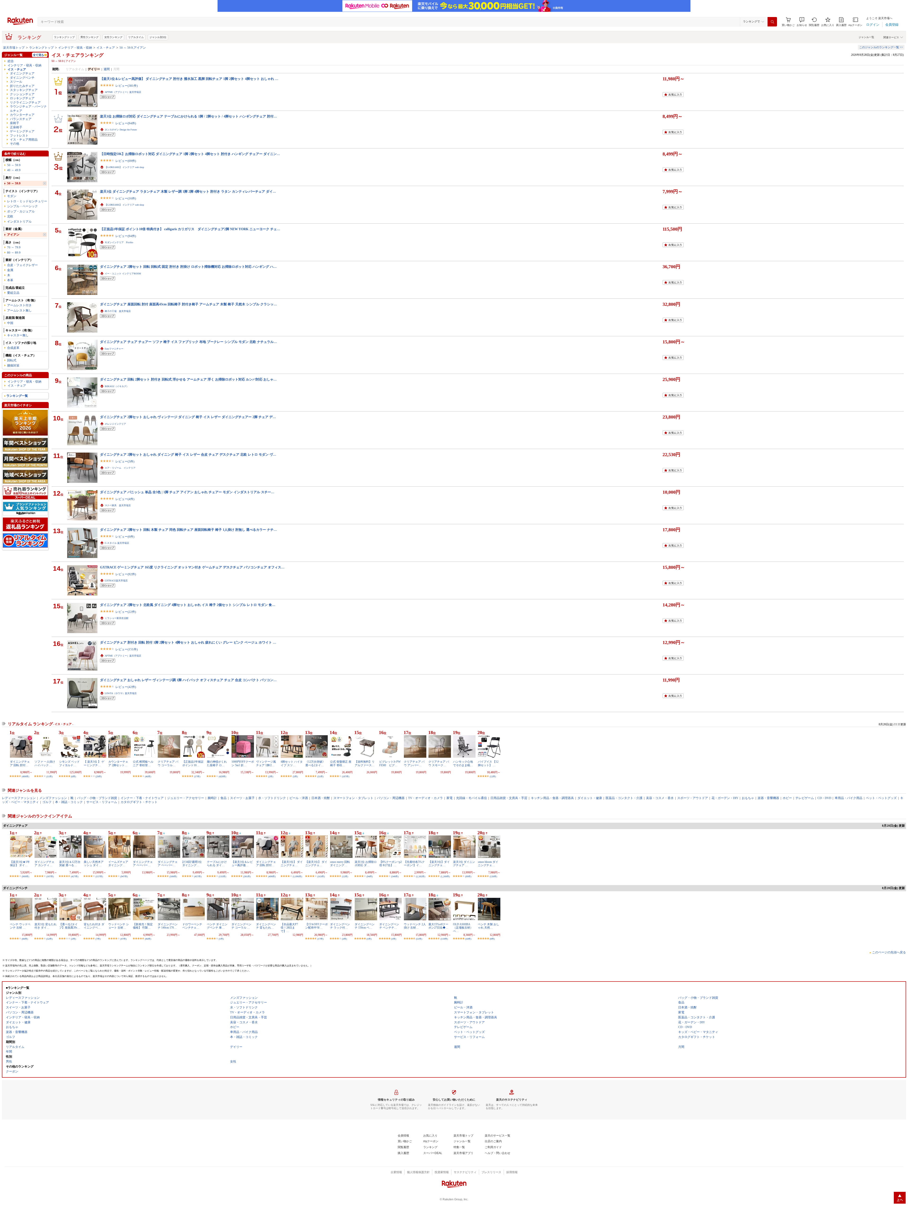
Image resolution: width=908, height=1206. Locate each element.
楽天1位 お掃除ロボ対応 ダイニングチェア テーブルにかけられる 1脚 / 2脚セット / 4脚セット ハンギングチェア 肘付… (188, 116)
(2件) (270, 776)
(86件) (148, 939)
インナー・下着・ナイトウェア (142, 798)
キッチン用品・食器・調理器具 (552, 798)
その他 (14, 143)
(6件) (73, 776)
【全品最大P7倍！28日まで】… (289, 928)
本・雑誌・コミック (69, 802)
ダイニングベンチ (22, 77)
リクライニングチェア (25, 102)
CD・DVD (824, 798)
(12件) (493, 776)
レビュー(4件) (124, 499)
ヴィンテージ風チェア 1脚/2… (266, 763)
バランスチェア (20, 119)
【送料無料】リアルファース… (365, 763)
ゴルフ (47, 802)
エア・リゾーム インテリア (120, 468)
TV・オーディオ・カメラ (425, 798)
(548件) (394, 876)
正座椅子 (16, 127)
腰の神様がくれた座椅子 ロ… (217, 763)
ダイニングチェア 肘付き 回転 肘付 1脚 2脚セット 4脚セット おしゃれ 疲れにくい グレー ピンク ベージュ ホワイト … (188, 642)
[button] (802, 22)
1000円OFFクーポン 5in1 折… (242, 763)
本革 (10, 280)
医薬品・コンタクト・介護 (624, 798)
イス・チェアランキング (78, 55)
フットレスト (19, 135)
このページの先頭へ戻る (889, 952)
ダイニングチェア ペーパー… (143, 863)
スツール (16, 81)
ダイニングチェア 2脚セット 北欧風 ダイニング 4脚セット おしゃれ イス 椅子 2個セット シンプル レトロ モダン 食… (187, 605)
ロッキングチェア (22, 98)
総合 (11, 61)
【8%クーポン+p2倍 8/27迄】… (390, 863)
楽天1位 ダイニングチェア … (464, 863)
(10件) (468, 939)
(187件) (345, 776)
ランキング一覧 (17, 396)
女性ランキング (113, 37)
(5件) (295, 776)
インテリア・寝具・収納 (75, 47)
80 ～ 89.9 (14, 252)
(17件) (197, 776)
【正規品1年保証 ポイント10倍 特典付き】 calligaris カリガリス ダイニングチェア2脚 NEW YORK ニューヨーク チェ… (190, 229)
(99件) (468, 876)
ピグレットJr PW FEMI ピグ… (390, 763)
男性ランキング (89, 37)
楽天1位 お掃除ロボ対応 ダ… (366, 863)
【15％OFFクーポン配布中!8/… (316, 926)
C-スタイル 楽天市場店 (117, 543)
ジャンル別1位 (157, 37)
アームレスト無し (19, 310)
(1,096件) (297, 876)
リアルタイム (136, 37)
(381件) (247, 876)
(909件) (25, 876)
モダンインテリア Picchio (119, 242)
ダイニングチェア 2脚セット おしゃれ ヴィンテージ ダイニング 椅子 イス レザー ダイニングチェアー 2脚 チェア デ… (188, 417)
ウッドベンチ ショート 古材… (118, 926)
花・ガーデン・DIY (725, 798)
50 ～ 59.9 (14, 165)
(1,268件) (445, 876)
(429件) (222, 776)
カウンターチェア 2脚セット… (118, 763)
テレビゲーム (804, 798)
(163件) (321, 876)
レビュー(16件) (125, 198)
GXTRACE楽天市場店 (116, 580)
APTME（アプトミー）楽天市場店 (123, 92)
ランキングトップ (64, 37)
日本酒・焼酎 (320, 798)
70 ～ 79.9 (14, 247)
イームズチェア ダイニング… (118, 863)
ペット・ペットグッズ (881, 798)
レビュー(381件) (126, 85)
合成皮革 (13, 348)
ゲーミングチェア (22, 131)
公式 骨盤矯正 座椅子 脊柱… (340, 763)
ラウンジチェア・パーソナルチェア (28, 108)
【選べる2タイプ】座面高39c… (69, 926)
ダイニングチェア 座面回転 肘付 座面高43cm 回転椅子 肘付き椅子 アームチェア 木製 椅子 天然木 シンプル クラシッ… (188, 304)
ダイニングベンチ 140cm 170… (168, 926)
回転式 (11, 360)
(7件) (98, 939)
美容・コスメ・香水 (660, 798)
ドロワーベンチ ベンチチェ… (192, 926)
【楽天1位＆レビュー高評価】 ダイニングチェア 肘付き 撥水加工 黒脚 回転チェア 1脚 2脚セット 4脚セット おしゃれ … (189, 79)
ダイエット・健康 (589, 798)
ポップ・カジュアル (21, 211)
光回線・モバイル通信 (471, 798)
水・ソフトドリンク (272, 798)
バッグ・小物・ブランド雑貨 (97, 798)
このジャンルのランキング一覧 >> (881, 47)
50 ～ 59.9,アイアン (132, 47)
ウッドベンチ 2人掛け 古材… (415, 926)
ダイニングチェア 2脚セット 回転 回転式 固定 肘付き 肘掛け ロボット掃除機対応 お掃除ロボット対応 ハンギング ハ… (188, 266)
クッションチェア (22, 94)
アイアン (13, 234)
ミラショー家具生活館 (116, 618)
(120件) (493, 876)
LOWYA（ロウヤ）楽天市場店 (121, 693)
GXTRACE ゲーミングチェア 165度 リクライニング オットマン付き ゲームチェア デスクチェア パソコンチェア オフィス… (192, 567)
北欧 (10, 216)
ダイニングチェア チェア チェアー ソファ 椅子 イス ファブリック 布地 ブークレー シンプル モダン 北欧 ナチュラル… (188, 342)
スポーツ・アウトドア (692, 798)
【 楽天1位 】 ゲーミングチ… (94, 763)
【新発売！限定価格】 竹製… (143, 926)
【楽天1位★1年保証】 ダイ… (20, 863)
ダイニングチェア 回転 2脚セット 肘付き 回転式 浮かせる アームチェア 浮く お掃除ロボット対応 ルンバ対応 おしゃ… (188, 379)
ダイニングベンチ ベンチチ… (389, 926)
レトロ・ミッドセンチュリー (27, 201)
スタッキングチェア (24, 90)
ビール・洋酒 (298, 798)
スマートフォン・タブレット (353, 798)
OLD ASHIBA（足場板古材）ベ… (463, 928)
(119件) (444, 939)
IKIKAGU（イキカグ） (117, 386)
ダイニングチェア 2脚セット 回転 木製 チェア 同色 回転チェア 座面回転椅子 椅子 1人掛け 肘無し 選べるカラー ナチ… (188, 530)
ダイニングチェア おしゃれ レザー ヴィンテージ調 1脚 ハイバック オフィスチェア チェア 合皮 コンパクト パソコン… (188, 680)
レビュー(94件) (125, 123)
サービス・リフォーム (101, 802)
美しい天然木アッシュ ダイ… (94, 863)
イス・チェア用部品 (24, 139)
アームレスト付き (19, 305)
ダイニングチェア (22, 73)
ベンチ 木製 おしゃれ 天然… (488, 926)
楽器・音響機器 (768, 798)
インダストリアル (19, 221)
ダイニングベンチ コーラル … (241, 926)
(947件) (124, 876)
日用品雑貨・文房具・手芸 (508, 798)
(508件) (173, 876)
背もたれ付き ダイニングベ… (94, 926)
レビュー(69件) (125, 161)
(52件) (49, 939)
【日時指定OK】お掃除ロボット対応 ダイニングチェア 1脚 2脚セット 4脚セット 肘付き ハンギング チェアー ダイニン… (190, 154)
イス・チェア (105, 47)
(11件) (49, 776)
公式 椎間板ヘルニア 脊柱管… (143, 763)
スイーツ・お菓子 (242, 798)
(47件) (123, 939)
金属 (10, 270)
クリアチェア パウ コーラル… (168, 763)
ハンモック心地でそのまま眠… (463, 763)
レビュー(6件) (124, 536)
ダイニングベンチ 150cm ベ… (365, 926)
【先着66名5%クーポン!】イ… (414, 863)
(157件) (99, 876)
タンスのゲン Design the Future (121, 129)
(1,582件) (420, 876)
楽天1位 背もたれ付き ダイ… (46, 926)
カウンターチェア (22, 115)
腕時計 (212, 798)
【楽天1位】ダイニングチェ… (439, 863)
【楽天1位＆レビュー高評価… (242, 863)
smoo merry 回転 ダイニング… (340, 863)
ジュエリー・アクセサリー (185, 798)
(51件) (320, 776)
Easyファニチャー (114, 348)
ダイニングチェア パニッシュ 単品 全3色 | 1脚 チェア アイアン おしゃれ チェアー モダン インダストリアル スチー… (187, 492)
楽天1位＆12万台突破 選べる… (69, 863)
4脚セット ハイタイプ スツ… (292, 763)
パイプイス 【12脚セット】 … (488, 763)
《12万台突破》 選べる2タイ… (315, 763)
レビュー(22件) (125, 612)
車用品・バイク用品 (848, 798)
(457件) (197, 876)
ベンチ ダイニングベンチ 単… (217, 926)
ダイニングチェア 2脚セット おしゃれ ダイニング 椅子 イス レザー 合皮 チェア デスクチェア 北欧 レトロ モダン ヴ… (188, 454)
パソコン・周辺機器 (391, 798)
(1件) (221, 939)
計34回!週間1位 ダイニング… (192, 863)
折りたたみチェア (22, 86)
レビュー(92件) (125, 574)
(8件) (492, 939)
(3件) (344, 939)
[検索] (772, 21)
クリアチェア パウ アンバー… (414, 763)
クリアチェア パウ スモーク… (438, 763)
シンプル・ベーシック (22, 206)
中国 (10, 323)
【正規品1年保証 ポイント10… (193, 763)
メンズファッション (53, 798)
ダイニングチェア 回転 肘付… (20, 763)
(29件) (99, 776)
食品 (223, 798)
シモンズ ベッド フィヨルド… (69, 763)
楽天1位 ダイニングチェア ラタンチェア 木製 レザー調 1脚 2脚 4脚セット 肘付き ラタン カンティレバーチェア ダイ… (188, 191)
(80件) (25, 939)
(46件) (148, 776)
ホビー (787, 798)
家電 (449, 798)
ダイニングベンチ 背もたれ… (266, 926)
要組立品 (13, 292)
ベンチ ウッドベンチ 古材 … (20, 926)
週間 (107, 69)
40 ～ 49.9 (14, 170)
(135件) (222, 876)
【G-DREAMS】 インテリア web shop (124, 167)
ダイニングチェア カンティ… (44, 863)
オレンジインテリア (115, 424)
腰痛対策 (13, 365)
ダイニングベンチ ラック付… (340, 926)
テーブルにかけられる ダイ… (217, 863)
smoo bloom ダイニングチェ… (488, 863)
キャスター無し (18, 335)
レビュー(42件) (125, 687)
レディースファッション (19, 798)
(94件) (370, 876)
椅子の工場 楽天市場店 (118, 311)
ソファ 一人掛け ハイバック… (45, 763)
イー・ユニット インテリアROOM (123, 273)
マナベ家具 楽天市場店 (118, 505)
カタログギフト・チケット (139, 802)
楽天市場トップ (14, 47)
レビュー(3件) (124, 461)
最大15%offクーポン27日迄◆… (438, 926)
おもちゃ (748, 798)
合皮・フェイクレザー (22, 265)
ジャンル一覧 (866, 37)
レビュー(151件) (126, 649)
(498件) (25, 776)
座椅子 (14, 123)
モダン (11, 196)
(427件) (74, 876)
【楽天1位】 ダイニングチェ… (292, 863)
